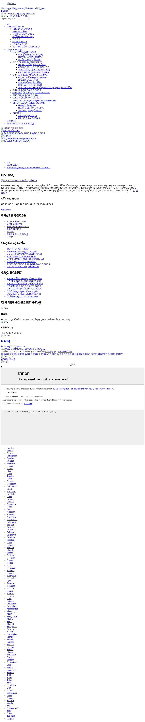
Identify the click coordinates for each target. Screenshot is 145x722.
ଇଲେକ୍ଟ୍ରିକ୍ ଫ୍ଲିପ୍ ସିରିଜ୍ (29, 82)
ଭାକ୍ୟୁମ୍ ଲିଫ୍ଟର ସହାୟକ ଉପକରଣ (28, 103)
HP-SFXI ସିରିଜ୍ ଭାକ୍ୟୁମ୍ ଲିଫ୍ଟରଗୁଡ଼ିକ (24, 288)
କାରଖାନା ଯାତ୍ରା (19, 41)
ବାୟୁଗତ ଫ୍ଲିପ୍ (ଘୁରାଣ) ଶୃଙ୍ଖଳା (32, 77)
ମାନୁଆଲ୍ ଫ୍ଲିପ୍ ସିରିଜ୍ (28, 80)
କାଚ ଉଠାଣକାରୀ (66, 354)
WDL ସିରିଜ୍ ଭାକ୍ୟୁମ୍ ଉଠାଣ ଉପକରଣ (24, 294)
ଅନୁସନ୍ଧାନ (6, 209)
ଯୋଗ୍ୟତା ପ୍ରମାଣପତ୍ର (23, 34)
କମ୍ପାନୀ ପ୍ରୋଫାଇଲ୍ (22, 29)
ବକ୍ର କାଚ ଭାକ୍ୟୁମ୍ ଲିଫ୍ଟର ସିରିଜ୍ (33, 72)
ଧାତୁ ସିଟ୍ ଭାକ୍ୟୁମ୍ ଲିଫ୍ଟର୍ (24, 52)
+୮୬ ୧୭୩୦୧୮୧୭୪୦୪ (18, 16)
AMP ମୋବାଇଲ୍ (65, 351)
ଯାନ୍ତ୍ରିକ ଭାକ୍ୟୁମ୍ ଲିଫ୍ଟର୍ (30, 54)
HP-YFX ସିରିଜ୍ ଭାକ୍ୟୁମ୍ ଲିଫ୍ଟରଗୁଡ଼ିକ (24, 278)
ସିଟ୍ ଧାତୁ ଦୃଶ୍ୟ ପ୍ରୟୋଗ (29, 118)
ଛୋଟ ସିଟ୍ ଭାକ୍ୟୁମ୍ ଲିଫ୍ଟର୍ (30, 57)
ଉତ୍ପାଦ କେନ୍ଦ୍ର (14, 49)
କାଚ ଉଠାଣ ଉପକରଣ (48, 354)
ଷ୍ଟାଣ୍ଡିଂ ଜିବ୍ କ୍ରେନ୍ (27, 105)
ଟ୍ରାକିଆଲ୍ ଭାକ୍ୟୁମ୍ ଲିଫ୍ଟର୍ (25, 95)
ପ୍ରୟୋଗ (16, 113)
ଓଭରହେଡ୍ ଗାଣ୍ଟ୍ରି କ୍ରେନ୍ (29, 110)
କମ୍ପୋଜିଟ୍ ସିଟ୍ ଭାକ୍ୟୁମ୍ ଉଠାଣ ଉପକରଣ (31, 92)
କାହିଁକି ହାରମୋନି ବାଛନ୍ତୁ (23, 36)
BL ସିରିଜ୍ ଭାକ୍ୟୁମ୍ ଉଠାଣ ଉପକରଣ (23, 296)
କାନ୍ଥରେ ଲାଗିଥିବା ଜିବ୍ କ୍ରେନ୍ (31, 108)
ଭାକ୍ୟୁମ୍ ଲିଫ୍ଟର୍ (9, 354)
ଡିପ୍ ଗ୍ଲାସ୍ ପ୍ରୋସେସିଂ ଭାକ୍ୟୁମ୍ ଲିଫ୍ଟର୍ (29, 75)
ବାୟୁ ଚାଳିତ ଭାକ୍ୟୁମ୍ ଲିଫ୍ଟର (110, 354)
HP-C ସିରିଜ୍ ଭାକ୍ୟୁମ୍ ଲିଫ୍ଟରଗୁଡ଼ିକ (23, 291)
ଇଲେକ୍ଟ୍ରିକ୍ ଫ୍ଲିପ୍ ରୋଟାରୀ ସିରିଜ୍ (33, 67)
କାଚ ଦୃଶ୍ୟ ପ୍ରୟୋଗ (27, 115)
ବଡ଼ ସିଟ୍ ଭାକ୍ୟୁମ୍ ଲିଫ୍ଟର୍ (29, 59)
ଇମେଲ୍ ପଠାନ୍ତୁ (8, 359)
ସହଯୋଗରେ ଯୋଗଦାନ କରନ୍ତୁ (20, 123)
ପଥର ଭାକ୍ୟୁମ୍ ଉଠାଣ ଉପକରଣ (26, 97)
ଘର (8, 24)
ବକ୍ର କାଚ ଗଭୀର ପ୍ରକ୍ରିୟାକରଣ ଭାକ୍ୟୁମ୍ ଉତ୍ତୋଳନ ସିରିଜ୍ (45, 87)
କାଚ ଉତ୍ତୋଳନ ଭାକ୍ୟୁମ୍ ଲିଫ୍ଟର (27, 62)
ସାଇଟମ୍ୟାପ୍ (50, 351)
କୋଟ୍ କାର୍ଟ (11, 120)
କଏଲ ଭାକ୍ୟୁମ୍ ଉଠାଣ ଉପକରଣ (26, 90)
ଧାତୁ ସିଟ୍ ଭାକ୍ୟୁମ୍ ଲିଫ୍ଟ (86, 354)
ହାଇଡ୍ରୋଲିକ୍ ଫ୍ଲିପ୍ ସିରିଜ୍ (30, 85)
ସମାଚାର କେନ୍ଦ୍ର (20, 44)
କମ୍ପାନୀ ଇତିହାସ (19, 31)
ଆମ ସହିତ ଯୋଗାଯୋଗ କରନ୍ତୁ (26, 46)
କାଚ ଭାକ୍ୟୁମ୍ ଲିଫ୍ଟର (28, 354)
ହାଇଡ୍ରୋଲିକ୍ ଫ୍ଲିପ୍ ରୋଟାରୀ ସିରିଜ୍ (34, 69)
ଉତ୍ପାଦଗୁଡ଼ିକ (13, 165)
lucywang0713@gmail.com (22, 13)
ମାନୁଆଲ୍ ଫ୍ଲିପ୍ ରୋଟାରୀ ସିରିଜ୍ (31, 64)
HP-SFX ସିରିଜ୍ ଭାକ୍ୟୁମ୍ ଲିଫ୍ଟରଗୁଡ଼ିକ (24, 286)
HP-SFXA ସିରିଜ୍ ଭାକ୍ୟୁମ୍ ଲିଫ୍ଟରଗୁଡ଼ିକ (25, 283)
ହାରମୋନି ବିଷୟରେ (15, 26)
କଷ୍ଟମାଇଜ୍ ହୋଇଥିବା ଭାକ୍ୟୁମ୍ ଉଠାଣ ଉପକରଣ (34, 100)
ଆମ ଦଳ (16, 39)
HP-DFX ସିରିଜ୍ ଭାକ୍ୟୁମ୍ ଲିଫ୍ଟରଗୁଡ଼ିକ (24, 281)
